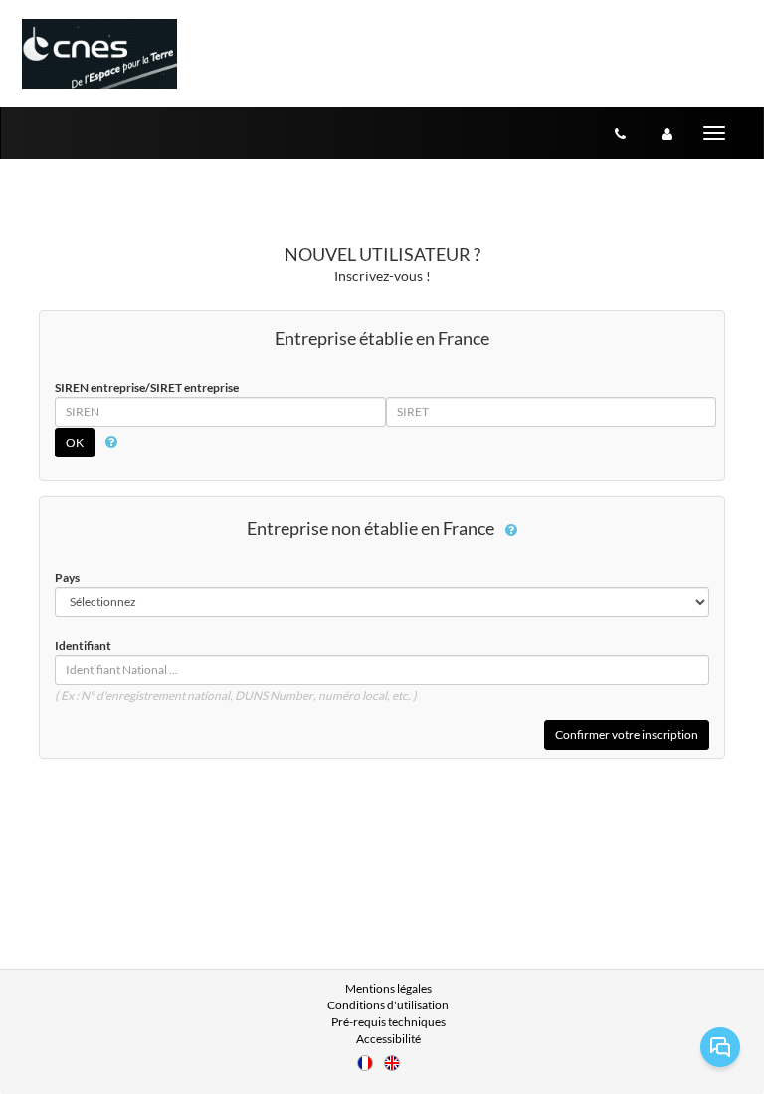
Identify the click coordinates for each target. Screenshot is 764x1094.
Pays (67, 577)
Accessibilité (388, 1038)
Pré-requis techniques (388, 1021)
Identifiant (83, 645)
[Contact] (620, 133)
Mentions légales (388, 988)
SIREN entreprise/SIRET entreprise (147, 387)
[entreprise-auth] (667, 133)
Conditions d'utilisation (388, 1005)
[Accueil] (99, 53)
